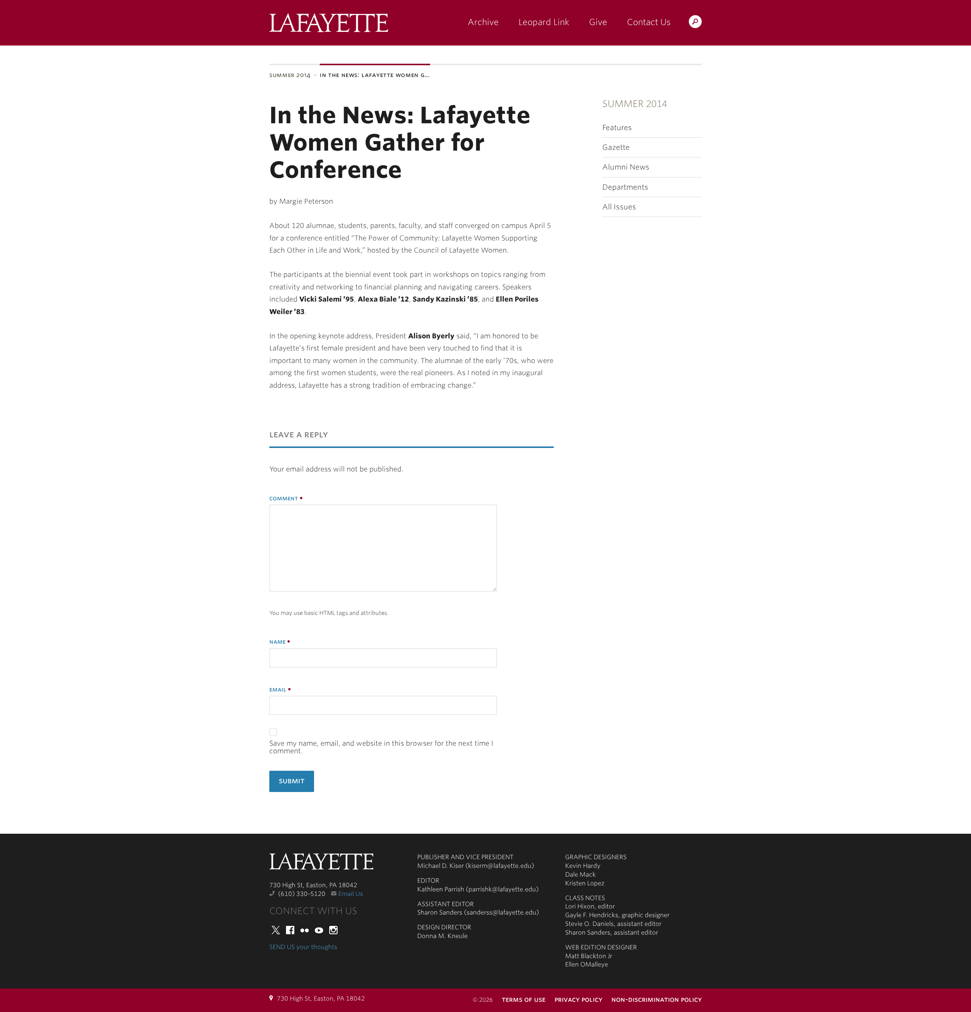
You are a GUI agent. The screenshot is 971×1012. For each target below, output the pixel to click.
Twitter (275, 930)
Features (617, 127)
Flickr (304, 930)
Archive (483, 22)
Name (277, 641)
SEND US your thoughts (303, 947)
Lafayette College (321, 864)
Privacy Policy (578, 999)
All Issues (619, 207)
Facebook (290, 930)
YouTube (319, 930)
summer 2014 (290, 75)
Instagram (333, 930)
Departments (625, 187)
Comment (283, 498)
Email (277, 689)
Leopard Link (543, 22)
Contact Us (649, 22)
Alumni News (625, 167)
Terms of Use (523, 999)
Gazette (616, 147)
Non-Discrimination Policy (656, 999)
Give (598, 22)
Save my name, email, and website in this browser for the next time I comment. (381, 747)
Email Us (350, 893)
